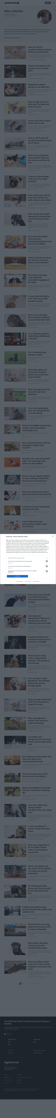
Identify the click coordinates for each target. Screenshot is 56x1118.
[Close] (53, 536)
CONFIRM (17, 576)
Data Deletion (20, 581)
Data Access (28, 581)
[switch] (46, 561)
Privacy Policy (36, 581)
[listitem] (28, 558)
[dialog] (28, 559)
